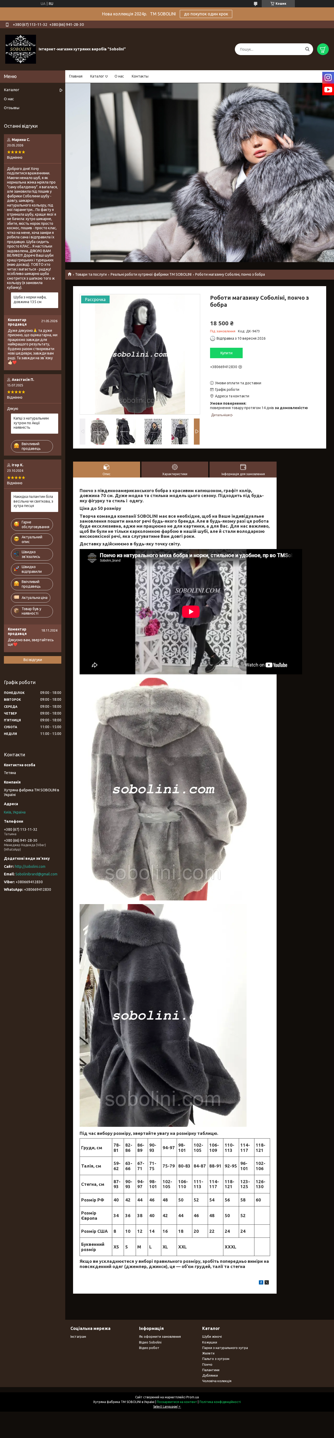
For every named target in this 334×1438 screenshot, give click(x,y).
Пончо (207, 1364)
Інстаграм (78, 1336)
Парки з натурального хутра (225, 1347)
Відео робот (149, 1347)
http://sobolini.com (30, 866)
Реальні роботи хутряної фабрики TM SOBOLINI (151, 274)
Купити (226, 353)
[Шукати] (307, 49)
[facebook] (261, 1283)
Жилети (208, 1353)
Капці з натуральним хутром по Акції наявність (31, 422)
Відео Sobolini (150, 1342)
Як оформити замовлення (160, 1336)
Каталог (97, 76)
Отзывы (11, 107)
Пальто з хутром (215, 1358)
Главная (75, 76)
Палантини (210, 1370)
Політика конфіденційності (220, 1402)
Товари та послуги (91, 274)
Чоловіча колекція (216, 1381)
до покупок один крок (206, 13)
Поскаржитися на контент (177, 1402)
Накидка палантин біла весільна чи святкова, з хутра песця (33, 501)
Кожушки (209, 1342)
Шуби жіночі (212, 1336)
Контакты (140, 76)
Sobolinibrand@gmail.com (36, 874)
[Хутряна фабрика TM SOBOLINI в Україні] (20, 49)
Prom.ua (192, 1397)
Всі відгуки (32, 660)
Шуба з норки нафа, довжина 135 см (30, 299)
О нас (119, 76)
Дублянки (210, 1375)
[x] (267, 1283)
